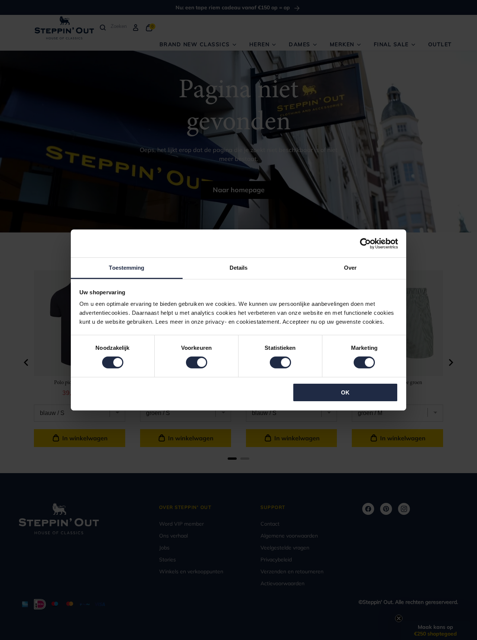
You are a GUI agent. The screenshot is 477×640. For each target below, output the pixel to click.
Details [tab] (239, 267)
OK (345, 392)
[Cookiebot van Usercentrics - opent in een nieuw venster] (365, 243)
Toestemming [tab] (126, 267)
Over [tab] (350, 267)
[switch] (196, 362)
